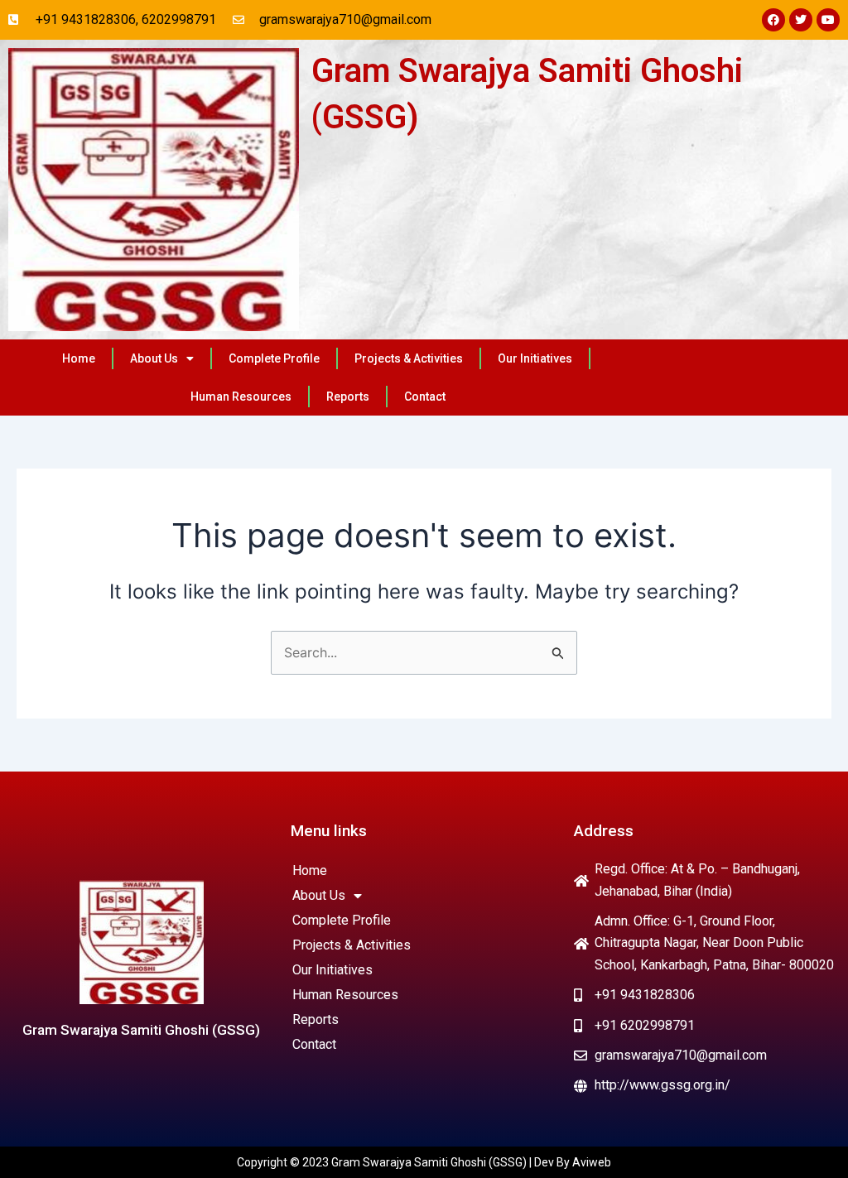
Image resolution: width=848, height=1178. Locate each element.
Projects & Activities (408, 358)
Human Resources (241, 396)
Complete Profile (274, 358)
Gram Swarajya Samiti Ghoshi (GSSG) (141, 1030)
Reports (347, 396)
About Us (154, 358)
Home (78, 358)
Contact (425, 396)
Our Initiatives (535, 358)
